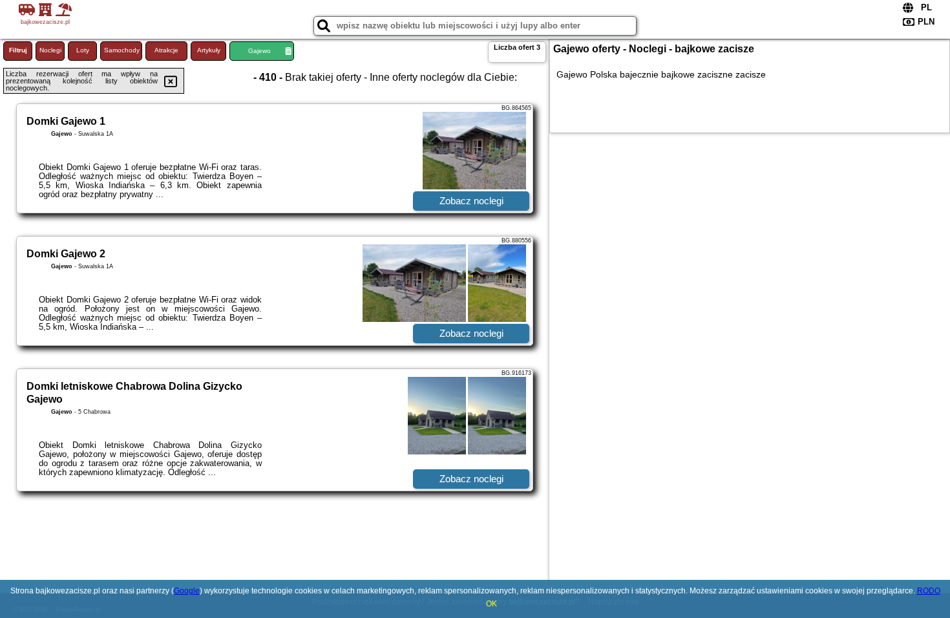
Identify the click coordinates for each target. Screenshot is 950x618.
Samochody (122, 50)
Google (187, 590)
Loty (82, 50)
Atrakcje (166, 50)
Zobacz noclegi (471, 200)
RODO (928, 590)
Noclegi (50, 50)
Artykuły (208, 50)
